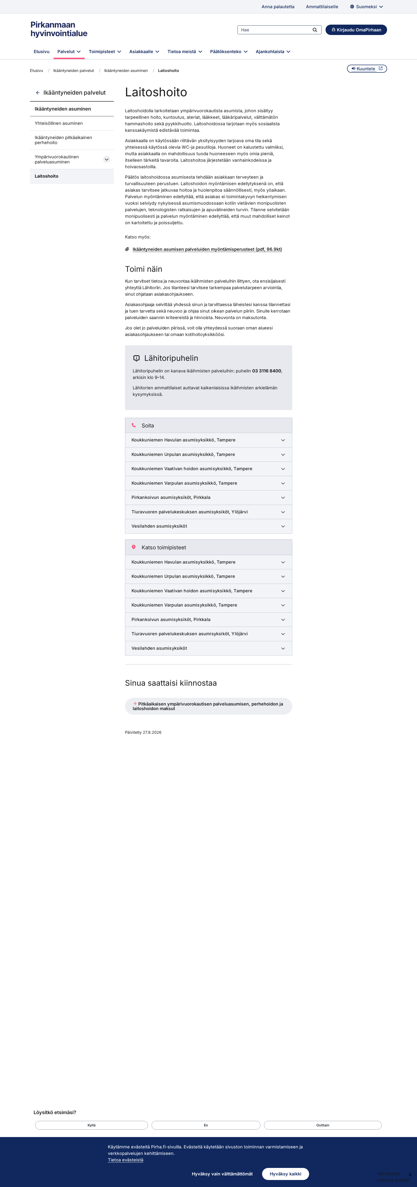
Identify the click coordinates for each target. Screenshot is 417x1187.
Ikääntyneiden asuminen (126, 70)
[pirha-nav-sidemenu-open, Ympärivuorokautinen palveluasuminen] (106, 159)
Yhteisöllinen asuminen (59, 123)
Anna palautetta (278, 6)
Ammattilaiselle (322, 6)
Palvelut (66, 51)
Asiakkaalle (141, 51)
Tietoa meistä (182, 51)
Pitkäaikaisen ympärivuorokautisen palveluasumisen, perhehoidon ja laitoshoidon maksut (208, 706)
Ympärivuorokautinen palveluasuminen (57, 159)
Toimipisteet (102, 51)
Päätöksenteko (226, 51)
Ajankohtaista (270, 51)
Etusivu (41, 51)
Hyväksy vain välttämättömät (222, 1173)
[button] (91, 1125)
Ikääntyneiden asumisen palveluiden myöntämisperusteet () (207, 249)
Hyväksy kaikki (285, 1173)
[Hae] (315, 30)
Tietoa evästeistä (125, 1159)
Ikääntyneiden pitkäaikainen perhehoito (63, 140)
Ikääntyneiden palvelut (73, 70)
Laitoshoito (46, 176)
